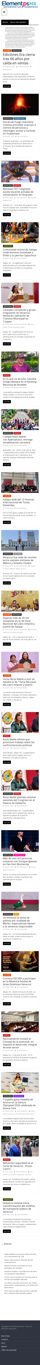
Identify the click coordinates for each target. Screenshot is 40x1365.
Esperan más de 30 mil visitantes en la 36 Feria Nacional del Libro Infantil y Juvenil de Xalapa (19, 622)
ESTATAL (17, 185)
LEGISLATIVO (8, 246)
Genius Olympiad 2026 (21, 1114)
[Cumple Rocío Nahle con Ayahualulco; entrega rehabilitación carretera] (20, 410)
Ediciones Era (7, 69)
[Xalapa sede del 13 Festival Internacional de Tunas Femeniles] (20, 473)
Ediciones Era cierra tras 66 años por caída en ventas (19, 58)
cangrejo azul (7, 200)
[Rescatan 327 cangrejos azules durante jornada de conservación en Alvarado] (20, 162)
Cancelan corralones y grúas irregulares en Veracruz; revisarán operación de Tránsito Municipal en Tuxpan (19, 315)
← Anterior (6, 1243)
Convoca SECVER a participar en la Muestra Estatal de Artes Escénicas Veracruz (19, 981)
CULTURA (7, 50)
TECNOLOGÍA (19, 1096)
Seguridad (20, 1174)
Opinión (4, 1346)
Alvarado (33, 198)
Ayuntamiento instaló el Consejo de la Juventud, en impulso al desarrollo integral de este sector (20, 1043)
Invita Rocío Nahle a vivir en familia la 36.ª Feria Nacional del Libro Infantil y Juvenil (19, 681)
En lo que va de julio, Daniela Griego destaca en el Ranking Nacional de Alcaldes (20, 381)
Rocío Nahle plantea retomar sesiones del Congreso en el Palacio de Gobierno (19, 800)
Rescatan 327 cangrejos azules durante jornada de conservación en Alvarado (18, 191)
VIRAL (16, 914)
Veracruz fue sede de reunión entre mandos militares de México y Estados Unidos (20, 560)
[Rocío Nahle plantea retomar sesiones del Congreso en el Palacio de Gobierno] (20, 771)
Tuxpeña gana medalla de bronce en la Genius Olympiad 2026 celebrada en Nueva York (19, 1104)
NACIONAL (18, 554)
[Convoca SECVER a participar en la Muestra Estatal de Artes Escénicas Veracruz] (20, 952)
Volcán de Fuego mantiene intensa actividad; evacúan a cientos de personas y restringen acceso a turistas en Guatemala (19, 127)
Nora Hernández (23, 67)
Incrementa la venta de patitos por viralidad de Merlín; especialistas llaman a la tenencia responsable (19, 922)
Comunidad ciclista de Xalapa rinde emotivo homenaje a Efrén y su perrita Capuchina (20, 252)
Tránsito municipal (13, 327)
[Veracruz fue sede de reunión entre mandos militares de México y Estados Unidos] (20, 531)
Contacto (4, 1339)
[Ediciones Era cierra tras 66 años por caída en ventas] (20, 28)
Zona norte (28, 1174)
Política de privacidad (8, 1350)
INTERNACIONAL (20, 118)
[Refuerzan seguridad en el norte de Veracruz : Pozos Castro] (20, 1137)
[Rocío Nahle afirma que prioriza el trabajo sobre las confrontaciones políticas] (20, 713)
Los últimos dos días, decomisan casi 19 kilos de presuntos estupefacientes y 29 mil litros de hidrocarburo (21, 1285)
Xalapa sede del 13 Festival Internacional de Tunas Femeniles (18, 502)
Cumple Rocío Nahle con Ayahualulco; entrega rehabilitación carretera (17, 439)
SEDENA (12, 569)
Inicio (3, 1343)
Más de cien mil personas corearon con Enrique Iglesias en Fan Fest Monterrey (20, 861)
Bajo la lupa (5, 1336)
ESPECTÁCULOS (19, 855)
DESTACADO (17, 50)
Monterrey (11, 870)
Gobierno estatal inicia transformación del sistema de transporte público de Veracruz (19, 1207)
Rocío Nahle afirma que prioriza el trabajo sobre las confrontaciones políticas (19, 742)
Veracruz (23, 569)
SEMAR (17, 569)
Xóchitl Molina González (15, 632)
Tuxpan (22, 327)
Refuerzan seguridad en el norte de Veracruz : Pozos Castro (18, 1165)
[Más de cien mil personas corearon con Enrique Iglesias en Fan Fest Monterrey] (20, 831)
